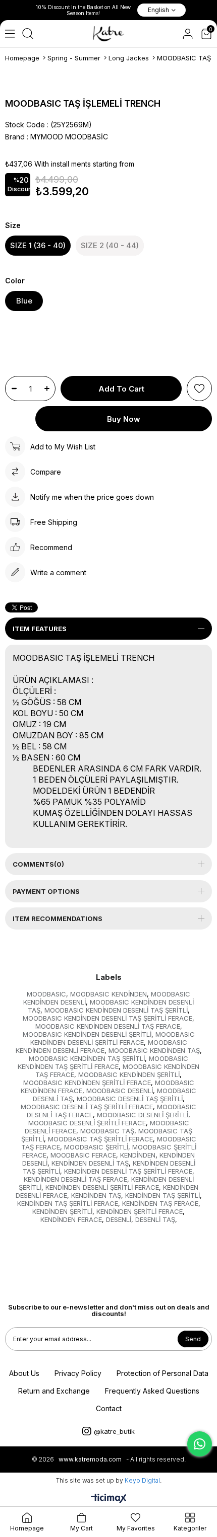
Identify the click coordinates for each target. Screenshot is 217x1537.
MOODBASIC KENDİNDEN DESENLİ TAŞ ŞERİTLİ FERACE (107, 1018)
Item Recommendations (57, 918)
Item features (40, 629)
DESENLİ (118, 1219)
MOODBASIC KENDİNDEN (108, 994)
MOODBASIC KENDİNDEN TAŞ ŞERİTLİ (87, 1058)
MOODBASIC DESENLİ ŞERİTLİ (142, 1115)
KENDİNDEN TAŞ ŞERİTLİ (162, 1195)
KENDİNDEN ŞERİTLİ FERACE (139, 1211)
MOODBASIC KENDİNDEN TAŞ (154, 1050)
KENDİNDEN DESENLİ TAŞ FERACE (75, 1179)
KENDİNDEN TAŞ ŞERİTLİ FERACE (67, 1203)
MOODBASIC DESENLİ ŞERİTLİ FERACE (87, 1123)
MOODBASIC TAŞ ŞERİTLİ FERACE (100, 1139)
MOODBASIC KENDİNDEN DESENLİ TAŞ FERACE (107, 1026)
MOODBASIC (46, 994)
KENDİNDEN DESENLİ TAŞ (90, 1163)
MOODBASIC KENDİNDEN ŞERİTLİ (129, 1074)
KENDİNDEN (137, 1155)
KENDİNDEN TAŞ (96, 1195)
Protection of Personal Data (162, 1373)
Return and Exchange (54, 1391)
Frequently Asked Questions (152, 1391)
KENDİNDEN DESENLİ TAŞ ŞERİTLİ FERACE (128, 1171)
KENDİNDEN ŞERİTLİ (62, 1211)
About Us (24, 1373)
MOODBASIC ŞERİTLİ (96, 1147)
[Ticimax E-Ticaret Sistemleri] (109, 1499)
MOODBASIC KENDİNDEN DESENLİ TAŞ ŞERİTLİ (116, 1010)
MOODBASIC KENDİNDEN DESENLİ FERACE (101, 1046)
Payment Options (46, 891)
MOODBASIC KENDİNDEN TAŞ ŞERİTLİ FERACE (103, 1062)
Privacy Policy (78, 1373)
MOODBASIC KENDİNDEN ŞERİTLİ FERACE (87, 1083)
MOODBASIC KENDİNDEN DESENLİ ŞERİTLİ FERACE (112, 1038)
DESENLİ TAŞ (155, 1219)
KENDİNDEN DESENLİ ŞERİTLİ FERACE (102, 1187)
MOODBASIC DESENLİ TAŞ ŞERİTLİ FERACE (87, 1107)
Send (193, 1339)
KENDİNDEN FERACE (71, 1219)
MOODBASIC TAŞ (107, 1131)
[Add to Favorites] (199, 388)
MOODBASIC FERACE (83, 1155)
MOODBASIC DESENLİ (119, 1091)
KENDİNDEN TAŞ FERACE (160, 1203)
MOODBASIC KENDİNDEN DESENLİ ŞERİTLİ (87, 1034)
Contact (109, 1408)
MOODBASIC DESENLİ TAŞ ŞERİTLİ (130, 1099)
